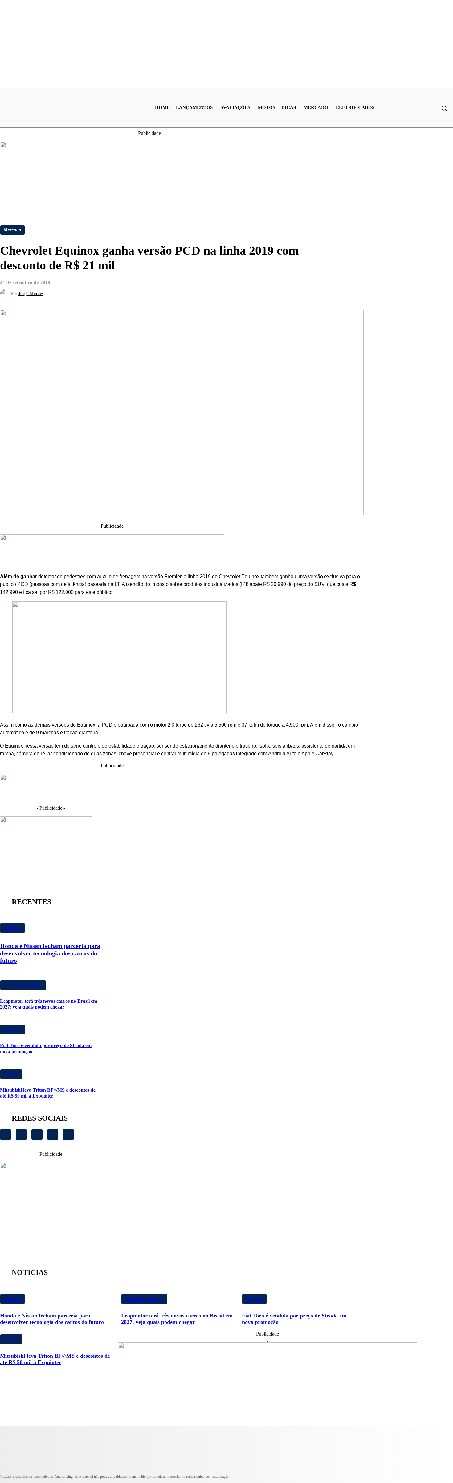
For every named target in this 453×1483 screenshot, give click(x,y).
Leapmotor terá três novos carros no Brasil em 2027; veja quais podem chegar (48, 1003)
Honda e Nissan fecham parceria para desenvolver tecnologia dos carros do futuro (50, 953)
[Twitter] (144, 287)
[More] (210, 287)
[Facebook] (122, 287)
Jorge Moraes (30, 293)
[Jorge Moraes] (5, 293)
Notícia (11, 1074)
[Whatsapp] (52, 1134)
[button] (444, 108)
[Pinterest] (166, 287)
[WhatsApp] (188, 287)
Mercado (12, 230)
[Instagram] (5, 1134)
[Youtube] (21, 1134)
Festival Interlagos (23, 985)
